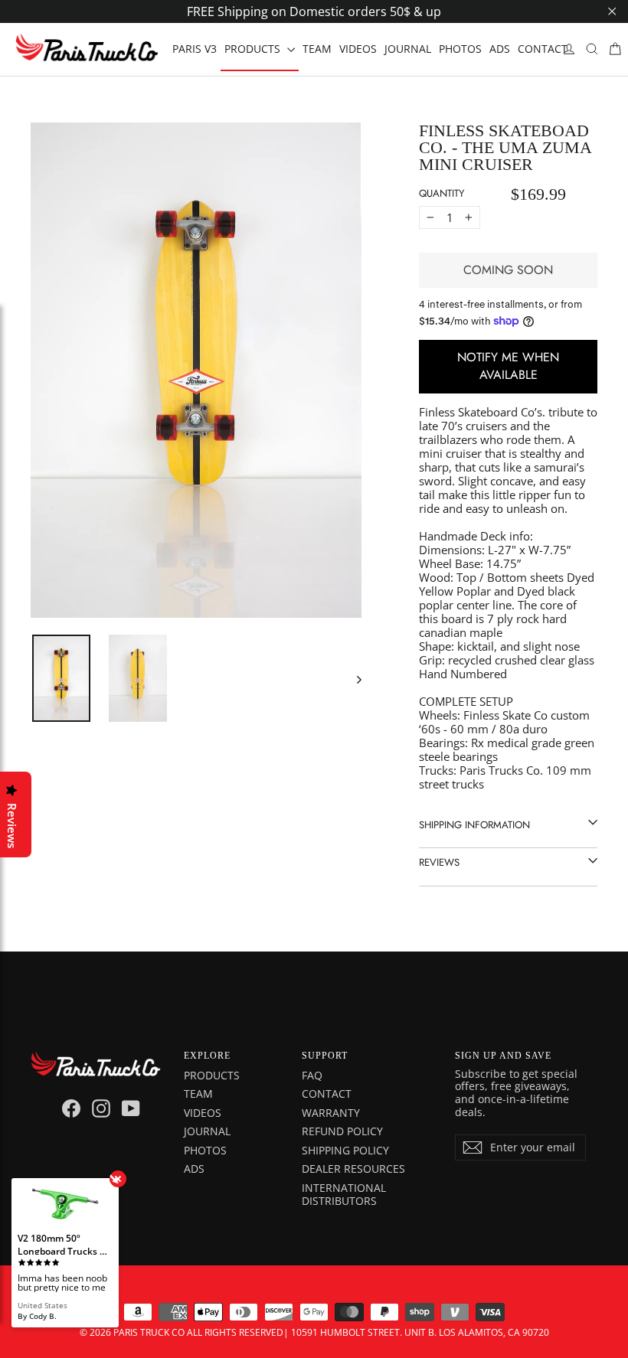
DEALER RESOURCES (353, 1168)
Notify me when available (508, 366)
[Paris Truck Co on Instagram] (101, 1108)
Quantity (441, 193)
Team (198, 1093)
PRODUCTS (253, 48)
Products (212, 1075)
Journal (207, 1131)
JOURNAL (407, 48)
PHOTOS (460, 48)
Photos (205, 1150)
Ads (194, 1168)
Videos (202, 1112)
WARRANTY (331, 1112)
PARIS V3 (194, 48)
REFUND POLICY (342, 1131)
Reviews (439, 862)
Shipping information (474, 825)
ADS (499, 48)
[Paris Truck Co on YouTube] (131, 1108)
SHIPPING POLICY (345, 1150)
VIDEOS (358, 48)
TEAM (317, 48)
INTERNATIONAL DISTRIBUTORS (344, 1194)
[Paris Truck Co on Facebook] (71, 1108)
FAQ (312, 1075)
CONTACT (542, 48)
